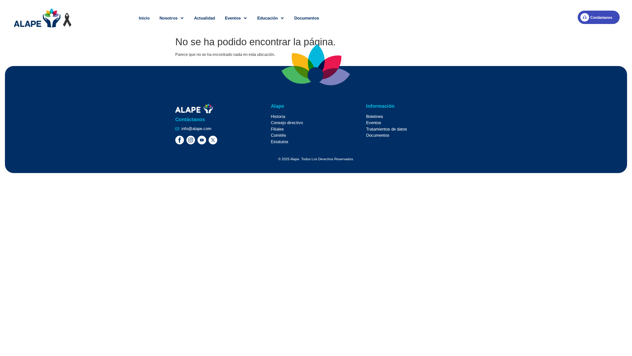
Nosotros (168, 18)
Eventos (233, 18)
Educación (267, 18)
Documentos (306, 18)
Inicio (144, 18)
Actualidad (204, 18)
